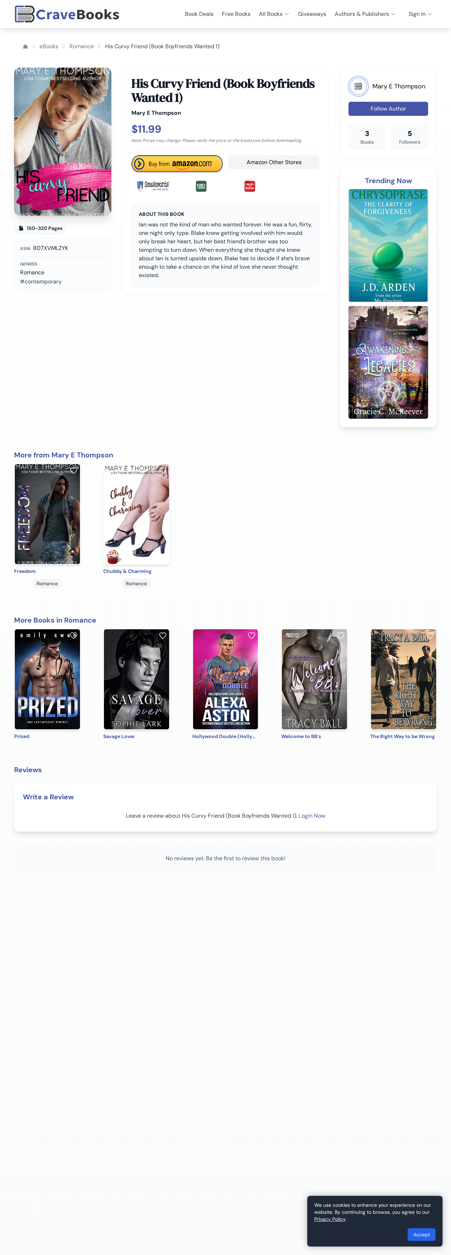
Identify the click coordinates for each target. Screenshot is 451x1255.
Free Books (236, 14)
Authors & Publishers (362, 14)
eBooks (48, 46)
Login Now (312, 815)
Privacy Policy (329, 1219)
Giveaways (312, 14)
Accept (421, 1234)
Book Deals (199, 14)
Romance (81, 46)
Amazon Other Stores (274, 162)
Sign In (417, 14)
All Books (271, 14)
